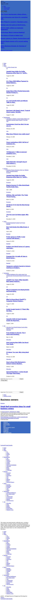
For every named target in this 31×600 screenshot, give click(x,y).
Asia (7, 455)
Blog (4, 6)
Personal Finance (10, 482)
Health (7, 505)
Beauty (8, 459)
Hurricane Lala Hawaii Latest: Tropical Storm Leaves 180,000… (18, 111)
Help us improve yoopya (9, 427)
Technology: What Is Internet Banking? (13, 32)
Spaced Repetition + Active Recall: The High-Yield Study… (17, 372)
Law (7, 478)
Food (7, 504)
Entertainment (6, 117)
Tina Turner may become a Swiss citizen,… (14, 14)
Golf (7, 488)
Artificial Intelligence (11, 492)
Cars (7, 495)
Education (8, 330)
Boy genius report (10, 494)
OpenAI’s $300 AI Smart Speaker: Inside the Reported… (16, 319)
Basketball (8, 486)
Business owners (8, 417)
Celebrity (8, 461)
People (7, 469)
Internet (8, 499)
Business (5, 168)
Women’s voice (9, 509)
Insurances (8, 475)
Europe (8, 454)
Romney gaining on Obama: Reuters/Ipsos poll (15, 38)
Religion (8, 507)
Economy (8, 172)
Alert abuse (6, 428)
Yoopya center (6, 7)
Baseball (8, 224)
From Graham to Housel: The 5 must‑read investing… (16, 333)
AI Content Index (7, 432)
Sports (4, 221)
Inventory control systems (18, 417)
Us (7, 68)
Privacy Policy (6, 424)
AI (7, 277)
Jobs (7, 476)
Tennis (7, 490)
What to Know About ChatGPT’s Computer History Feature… (16, 300)
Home (4, 63)
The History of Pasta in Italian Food (12, 35)
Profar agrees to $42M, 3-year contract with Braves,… (15, 237)
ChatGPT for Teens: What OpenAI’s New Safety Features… (17, 280)
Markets (8, 479)
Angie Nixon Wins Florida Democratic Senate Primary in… (17, 91)
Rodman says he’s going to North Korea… (13, 25)
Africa (7, 453)
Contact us (5, 430)
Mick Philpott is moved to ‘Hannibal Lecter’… (14, 22)
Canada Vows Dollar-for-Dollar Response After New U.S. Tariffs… (16, 72)
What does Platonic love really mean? (18, 134)
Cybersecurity (9, 496)
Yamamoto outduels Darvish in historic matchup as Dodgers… (18, 267)
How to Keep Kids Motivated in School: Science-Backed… (16, 363)
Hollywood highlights (11, 465)
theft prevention (15, 418)
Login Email (6, 9)
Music (7, 467)
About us (5, 422)
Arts (7, 121)
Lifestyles (8, 466)
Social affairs (9, 508)
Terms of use (6, 423)
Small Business (8, 418)
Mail (4, 64)
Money (8, 480)
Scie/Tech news (9, 500)
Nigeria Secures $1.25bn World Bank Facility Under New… (17, 186)
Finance (8, 474)
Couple (8, 462)
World (4, 66)
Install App (5, 431)
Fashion (8, 463)
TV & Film (8, 470)
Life (4, 326)
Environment (9, 498)
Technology (6, 273)
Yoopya (3, 411)
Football (8, 487)
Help (4, 426)
